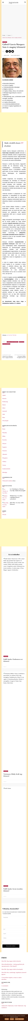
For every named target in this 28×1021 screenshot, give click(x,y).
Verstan (4, 465)
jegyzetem (13, 2)
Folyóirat (4, 450)
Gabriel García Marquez (12, 341)
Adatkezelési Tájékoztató (7, 1005)
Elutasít (11, 1019)
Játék (3, 414)
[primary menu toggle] (3, 2)
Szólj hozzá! (17, 55)
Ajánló (4, 395)
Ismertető (4, 411)
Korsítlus (4, 440)
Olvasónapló (5, 420)
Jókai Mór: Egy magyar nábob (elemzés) (11, 961)
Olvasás (4, 514)
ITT (22, 143)
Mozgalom (4, 458)
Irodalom (21, 341)
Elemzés (4, 398)
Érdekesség (5, 401)
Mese (3, 417)
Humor (4, 404)
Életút (3, 429)
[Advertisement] (14, 19)
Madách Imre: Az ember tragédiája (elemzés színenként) (16, 497)
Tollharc (4, 461)
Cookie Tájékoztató (18, 1005)
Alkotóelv (4, 454)
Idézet (3, 408)
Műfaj (3, 436)
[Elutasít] (26, 1017)
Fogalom (4, 447)
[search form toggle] (25, 2)
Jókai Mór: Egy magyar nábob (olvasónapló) (12, 969)
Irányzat (4, 443)
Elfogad (6, 1019)
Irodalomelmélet (6, 468)
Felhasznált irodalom (7, 480)
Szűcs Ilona (6, 55)
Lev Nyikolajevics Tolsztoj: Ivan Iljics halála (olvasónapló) (17, 489)
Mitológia (4, 472)
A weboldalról (4, 985)
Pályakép (4, 432)
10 (15, 335)
